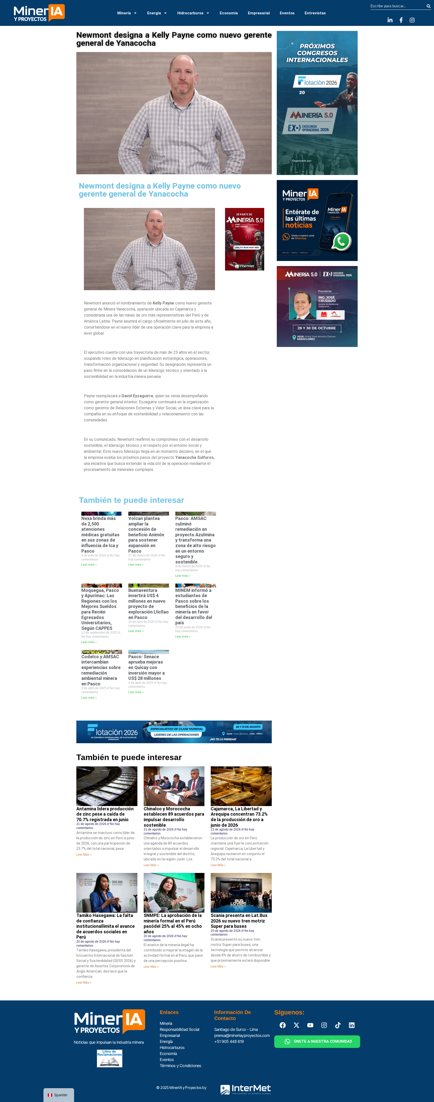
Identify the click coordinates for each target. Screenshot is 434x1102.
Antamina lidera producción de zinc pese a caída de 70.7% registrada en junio (105, 814)
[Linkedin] (352, 1025)
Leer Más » (83, 854)
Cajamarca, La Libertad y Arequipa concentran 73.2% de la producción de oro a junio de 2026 (239, 817)
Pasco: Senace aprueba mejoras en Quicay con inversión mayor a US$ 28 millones (146, 667)
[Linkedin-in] (390, 20)
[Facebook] (283, 1025)
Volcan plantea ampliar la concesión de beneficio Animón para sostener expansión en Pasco (146, 535)
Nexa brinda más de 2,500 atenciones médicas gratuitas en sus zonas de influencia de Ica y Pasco (100, 535)
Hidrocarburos (190, 13)
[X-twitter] (296, 1025)
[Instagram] (412, 20)
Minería (124, 13)
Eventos (287, 13)
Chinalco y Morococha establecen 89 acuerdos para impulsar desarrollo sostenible (174, 817)
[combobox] (397, 6)
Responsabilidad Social (179, 1029)
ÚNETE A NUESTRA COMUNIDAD (323, 1041)
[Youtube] (310, 1025)
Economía (229, 13)
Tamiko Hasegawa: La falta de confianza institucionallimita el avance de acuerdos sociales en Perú (105, 926)
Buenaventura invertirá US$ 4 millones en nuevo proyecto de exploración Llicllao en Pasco (148, 604)
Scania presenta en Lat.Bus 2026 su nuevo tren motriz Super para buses (239, 921)
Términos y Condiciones (180, 1065)
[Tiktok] (338, 1025)
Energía (154, 13)
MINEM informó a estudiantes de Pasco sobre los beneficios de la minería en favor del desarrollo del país (193, 607)
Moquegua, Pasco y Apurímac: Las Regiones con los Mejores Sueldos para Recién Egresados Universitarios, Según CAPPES (100, 609)
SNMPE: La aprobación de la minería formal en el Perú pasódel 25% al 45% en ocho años (173, 923)
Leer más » (89, 564)
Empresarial (259, 13)
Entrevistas (315, 13)
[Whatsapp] (287, 1041)
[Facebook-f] (401, 20)
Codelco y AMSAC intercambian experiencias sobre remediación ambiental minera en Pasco (101, 670)
